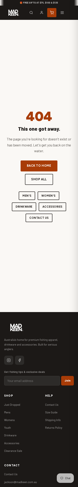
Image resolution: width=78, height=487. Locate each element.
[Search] (31, 12)
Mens (7, 412)
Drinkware (24, 206)
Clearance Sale (13, 450)
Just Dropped (12, 404)
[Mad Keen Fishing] (13, 13)
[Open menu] (62, 12)
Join (67, 380)
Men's (26, 195)
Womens (9, 420)
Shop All (39, 179)
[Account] (41, 12)
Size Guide (51, 412)
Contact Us (38, 217)
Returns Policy (53, 427)
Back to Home (39, 166)
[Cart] (51, 12)
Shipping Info (53, 420)
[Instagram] (8, 360)
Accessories (52, 206)
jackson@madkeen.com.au (20, 482)
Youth (7, 427)
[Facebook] (19, 360)
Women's (48, 195)
